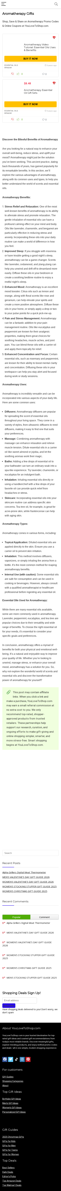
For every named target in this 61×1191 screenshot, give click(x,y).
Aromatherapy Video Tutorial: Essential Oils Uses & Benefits (40, 47)
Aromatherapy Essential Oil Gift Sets (38, 91)
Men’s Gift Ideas (10, 1103)
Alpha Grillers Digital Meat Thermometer (24, 872)
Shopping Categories (12, 1081)
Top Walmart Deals (11, 1185)
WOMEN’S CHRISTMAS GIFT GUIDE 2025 (24, 891)
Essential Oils (11, 65)
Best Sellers (8, 1167)
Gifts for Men (9, 1145)
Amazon (8, 67)
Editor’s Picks (9, 1176)
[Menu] (4, 4)
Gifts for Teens (10, 1150)
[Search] (56, 4)
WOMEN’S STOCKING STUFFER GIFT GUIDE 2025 (29, 886)
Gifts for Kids (8, 1141)
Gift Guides (7, 1077)
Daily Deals (7, 1172)
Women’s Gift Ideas (12, 1107)
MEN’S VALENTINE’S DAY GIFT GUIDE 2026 (26, 877)
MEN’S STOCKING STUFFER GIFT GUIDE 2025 (32, 977)
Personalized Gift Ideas (14, 1112)
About (5, 1085)
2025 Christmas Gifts (13, 1137)
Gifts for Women (10, 1154)
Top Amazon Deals (11, 1181)
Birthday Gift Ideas (11, 1099)
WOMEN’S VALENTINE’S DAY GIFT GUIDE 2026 (28, 881)
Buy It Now (30, 58)
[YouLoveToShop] (54, 37)
